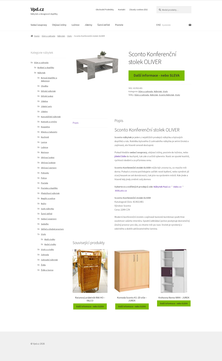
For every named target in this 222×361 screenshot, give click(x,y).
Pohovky (45, 173)
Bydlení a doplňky (45, 67)
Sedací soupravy (39, 24)
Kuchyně (45, 137)
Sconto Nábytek (166, 95)
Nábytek (61, 36)
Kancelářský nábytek (51, 116)
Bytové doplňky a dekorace (49, 79)
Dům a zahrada (48, 36)
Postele (119, 24)
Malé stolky (49, 239)
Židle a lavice (47, 270)
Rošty (43, 203)
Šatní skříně (103, 24)
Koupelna (45, 126)
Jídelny (88, 24)
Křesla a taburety (49, 132)
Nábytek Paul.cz (162, 186)
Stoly (69, 36)
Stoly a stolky (47, 249)
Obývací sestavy (48, 167)
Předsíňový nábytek (50, 193)
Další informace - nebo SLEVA (156, 75)
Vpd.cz (37, 9)
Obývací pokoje (48, 162)
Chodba (44, 86)
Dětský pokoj (47, 96)
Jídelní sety (46, 106)
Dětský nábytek (48, 91)
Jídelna (44, 101)
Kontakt (121, 9)
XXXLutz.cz (121, 190)
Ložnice (75, 24)
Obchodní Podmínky (105, 9)
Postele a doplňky (49, 188)
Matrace (45, 152)
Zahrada (45, 254)
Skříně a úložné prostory (52, 229)
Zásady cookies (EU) (138, 9)
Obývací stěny (59, 24)
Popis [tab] (76, 122)
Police (44, 178)
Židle (43, 265)
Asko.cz (177, 186)
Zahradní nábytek (49, 259)
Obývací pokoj (47, 157)
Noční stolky (50, 244)
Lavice (44, 142)
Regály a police (48, 198)
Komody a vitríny (49, 121)
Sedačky (45, 224)
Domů (37, 36)
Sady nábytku (47, 208)
